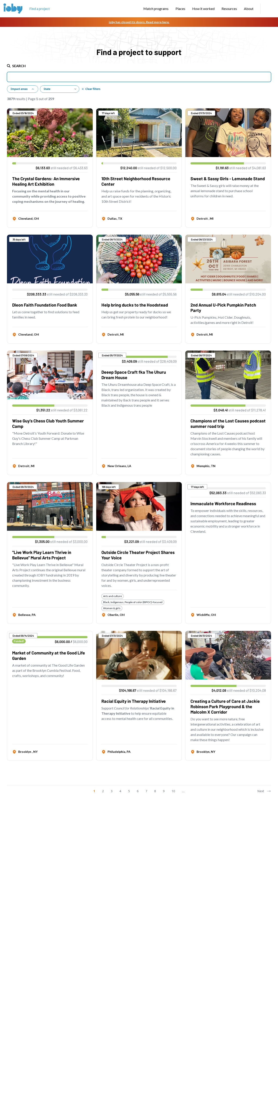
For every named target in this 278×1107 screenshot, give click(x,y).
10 (173, 791)
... (183, 791)
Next (260, 791)
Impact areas (19, 89)
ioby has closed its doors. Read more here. (139, 22)
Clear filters (92, 89)
